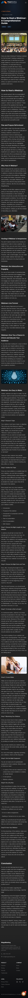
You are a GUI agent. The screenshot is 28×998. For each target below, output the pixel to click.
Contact (18, 970)
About (17, 965)
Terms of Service (5, 984)
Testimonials (4, 973)
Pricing (3, 968)
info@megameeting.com (9, 956)
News (17, 968)
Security (3, 970)
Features (3, 965)
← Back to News (5, 11)
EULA (2, 986)
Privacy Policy (4, 981)
